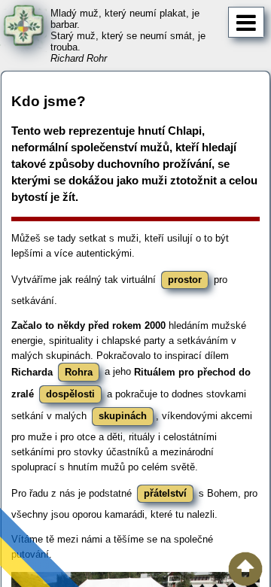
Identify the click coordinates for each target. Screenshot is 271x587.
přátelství (165, 493)
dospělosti (70, 394)
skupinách (123, 415)
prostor (185, 279)
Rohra (79, 372)
